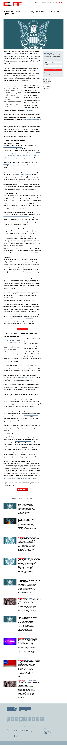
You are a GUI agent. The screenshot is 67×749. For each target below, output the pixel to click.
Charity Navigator (22, 721)
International (24, 732)
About (36, 2)
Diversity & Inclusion (17, 736)
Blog (30, 727)
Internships (16, 732)
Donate (60, 2)
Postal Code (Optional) (48, 60)
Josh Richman (28, 537)
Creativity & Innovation (25, 730)
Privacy (23, 729)
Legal (7, 729)
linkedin (33, 719)
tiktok (37, 719)
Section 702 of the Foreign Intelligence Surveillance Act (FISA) (26, 625)
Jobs (15, 734)
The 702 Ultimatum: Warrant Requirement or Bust (26, 519)
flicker (29, 719)
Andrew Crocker (28, 680)
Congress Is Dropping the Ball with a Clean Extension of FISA (28, 618)
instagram (16, 719)
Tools (54, 2)
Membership (9, 731)
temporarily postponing (23, 524)
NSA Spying (46, 83)
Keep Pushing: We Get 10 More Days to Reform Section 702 (29, 581)
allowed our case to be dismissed (31, 415)
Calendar (15, 727)
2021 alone (9, 340)
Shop (57, 2)
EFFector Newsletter (32, 734)
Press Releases (31, 729)
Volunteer (15, 729)
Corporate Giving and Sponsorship (48, 733)
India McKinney (28, 503)
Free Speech (24, 727)
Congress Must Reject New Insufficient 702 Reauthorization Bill (29, 560)
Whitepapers (31, 732)
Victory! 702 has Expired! (25, 504)
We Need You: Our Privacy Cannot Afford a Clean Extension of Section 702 (29, 600)
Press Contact (39, 727)
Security (8, 730)
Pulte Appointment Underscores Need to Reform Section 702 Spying (28, 539)
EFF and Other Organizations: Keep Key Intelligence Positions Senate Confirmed (29, 662)
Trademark (23, 743)
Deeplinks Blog (21, 503)
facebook (12, 719)
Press (8, 732)
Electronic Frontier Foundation (13, 4)
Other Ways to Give (47, 735)
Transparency (24, 731)
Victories (15, 730)
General (8, 727)
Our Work (44, 2)
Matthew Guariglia (29, 558)
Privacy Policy (37, 743)
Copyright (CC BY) (11, 743)
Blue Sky (21, 719)
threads (42, 719)
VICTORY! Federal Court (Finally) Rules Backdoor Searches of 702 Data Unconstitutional (28, 684)
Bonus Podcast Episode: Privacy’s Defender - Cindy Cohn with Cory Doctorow (27, 641)
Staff (15, 735)
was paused (12, 292)
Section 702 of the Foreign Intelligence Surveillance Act (26, 550)
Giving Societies (47, 731)
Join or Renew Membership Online (48, 728)
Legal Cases (31, 731)
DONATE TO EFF (22, 328)
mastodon (8, 719)
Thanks (49, 743)
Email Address (46, 64)
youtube (25, 719)
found (9, 307)
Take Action (49, 2)
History (15, 731)
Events (30, 730)
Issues (40, 2)
